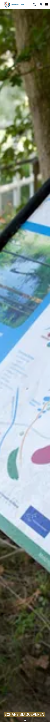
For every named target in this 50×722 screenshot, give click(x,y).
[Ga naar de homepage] (13, 5)
